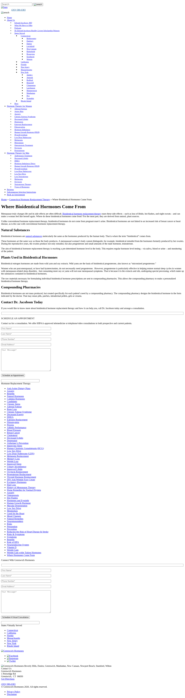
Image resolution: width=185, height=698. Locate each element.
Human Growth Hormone (19, 503)
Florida (23, 64)
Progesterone (19, 150)
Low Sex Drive (20, 174)
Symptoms (12, 537)
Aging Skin (18, 111)
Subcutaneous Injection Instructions (21, 192)
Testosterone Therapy (22, 184)
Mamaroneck (32, 90)
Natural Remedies (15, 518)
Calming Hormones (16, 399)
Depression (18, 122)
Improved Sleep (14, 464)
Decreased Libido (21, 119)
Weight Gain (12, 550)
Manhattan (31, 93)
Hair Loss (11, 485)
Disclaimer (12, 694)
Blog (16, 103)
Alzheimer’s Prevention (17, 443)
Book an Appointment (16, 195)
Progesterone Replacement (19, 474)
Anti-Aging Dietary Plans (18, 388)
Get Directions (7, 679)
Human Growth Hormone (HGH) (26, 132)
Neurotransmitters (15, 521)
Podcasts (17, 28)
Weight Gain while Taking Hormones (24, 552)
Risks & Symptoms (16, 534)
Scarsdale (30, 98)
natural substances (34, 236)
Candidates (12, 401)
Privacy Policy (13, 691)
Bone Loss (12, 409)
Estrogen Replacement (23, 124)
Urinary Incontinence (16, 466)
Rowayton (31, 54)
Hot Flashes (12, 498)
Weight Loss (12, 461)
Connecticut (25, 36)
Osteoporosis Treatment (23, 145)
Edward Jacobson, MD (23, 23)
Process (10, 425)
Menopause (19, 143)
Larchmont (31, 88)
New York (24, 72)
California (25, 62)
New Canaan (31, 49)
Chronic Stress (13, 404)
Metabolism (12, 511)
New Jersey (25, 67)
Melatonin (18, 140)
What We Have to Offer (23, 25)
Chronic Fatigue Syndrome (25, 117)
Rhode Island (26, 101)
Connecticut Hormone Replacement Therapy (29, 199)
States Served (19, 33)
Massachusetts (26, 70)
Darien (29, 44)
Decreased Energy (15, 414)
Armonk (30, 77)
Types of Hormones (21, 187)
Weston (29, 59)
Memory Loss (13, 459)
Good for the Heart (15, 513)
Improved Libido (14, 469)
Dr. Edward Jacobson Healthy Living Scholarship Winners (37, 31)
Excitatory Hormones (16, 482)
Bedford (30, 80)
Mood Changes (14, 516)
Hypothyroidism (20, 135)
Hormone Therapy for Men (18, 153)
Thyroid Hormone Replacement (21, 477)
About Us (11, 20)
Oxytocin (18, 148)
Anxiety (17, 114)
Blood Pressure (14, 430)
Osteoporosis (13, 495)
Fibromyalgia (19, 127)
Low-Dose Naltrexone (23, 171)
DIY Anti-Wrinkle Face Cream (21, 479)
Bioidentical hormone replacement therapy (81, 213)
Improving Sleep (14, 446)
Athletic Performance (16, 427)
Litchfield (30, 46)
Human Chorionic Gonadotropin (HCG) (25, 448)
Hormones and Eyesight (18, 500)
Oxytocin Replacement (17, 472)
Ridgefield (31, 51)
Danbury (30, 41)
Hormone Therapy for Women (19, 106)
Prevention (12, 529)
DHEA (17, 161)
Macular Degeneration (17, 505)
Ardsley (30, 75)
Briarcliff (30, 83)
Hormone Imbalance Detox (24, 163)
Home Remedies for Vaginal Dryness (24, 490)
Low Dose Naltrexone (22, 137)
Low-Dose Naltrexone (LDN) (20, 453)
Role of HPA (13, 542)
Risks (9, 524)
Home (9, 18)
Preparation (12, 526)
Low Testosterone (21, 176)
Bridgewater (31, 38)
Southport (30, 57)
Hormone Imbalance (22, 130)
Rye (28, 96)
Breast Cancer (13, 433)
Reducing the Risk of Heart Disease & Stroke (27, 532)
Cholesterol (12, 435)
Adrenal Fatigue (20, 109)
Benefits (10, 393)
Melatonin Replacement (18, 456)
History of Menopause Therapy (21, 487)
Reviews (10, 189)
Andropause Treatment (23, 156)
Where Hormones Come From (21, 555)
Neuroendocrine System (18, 545)
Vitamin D (11, 547)
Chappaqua (31, 85)
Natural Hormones (15, 396)
